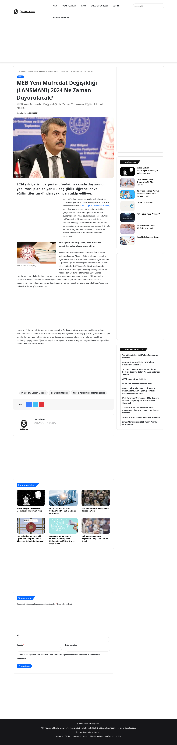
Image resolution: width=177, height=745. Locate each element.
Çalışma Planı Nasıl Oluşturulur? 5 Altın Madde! (145, 182)
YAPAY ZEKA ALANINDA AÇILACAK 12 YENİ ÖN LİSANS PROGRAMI (62, 510)
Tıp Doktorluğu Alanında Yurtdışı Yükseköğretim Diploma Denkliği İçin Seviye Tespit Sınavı (62, 540)
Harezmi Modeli (60, 392)
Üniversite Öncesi (99, 6)
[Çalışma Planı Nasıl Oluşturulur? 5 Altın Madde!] (127, 183)
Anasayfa (22, 71)
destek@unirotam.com (92, 732)
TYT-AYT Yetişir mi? (146, 202)
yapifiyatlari (109, 736)
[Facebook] (29, 404)
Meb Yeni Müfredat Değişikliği (89, 392)
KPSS (83, 6)
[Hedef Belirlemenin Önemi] (127, 240)
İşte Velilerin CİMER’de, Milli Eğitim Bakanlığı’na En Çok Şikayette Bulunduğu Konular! (30, 538)
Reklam (85, 736)
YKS (55, 6)
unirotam (39, 419)
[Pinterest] (41, 404)
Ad (18, 635)
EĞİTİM (116, 6)
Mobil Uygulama (96, 736)
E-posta (20, 645)
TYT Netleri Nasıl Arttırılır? (148, 214)
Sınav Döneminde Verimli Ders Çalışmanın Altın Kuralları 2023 (148, 193)
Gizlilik (67, 736)
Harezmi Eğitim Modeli (34, 392)
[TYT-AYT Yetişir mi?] (127, 206)
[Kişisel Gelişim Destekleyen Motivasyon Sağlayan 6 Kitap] (31, 498)
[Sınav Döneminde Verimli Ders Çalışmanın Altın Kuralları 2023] (127, 194)
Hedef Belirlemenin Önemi (148, 237)
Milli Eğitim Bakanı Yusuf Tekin (95, 205)
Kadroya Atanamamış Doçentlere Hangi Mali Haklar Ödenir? (95, 538)
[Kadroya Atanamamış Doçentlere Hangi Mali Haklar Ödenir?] (96, 526)
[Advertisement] (88, 41)
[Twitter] (35, 404)
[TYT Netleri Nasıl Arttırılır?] (127, 217)
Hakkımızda (76, 736)
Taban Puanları (69, 6)
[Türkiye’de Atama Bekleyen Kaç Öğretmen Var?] (96, 498)
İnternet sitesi (71, 645)
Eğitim (30, 71)
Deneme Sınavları (61, 17)
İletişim (118, 736)
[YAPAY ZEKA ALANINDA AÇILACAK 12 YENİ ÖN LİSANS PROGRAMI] (63, 498)
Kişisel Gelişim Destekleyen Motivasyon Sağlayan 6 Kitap (30, 509)
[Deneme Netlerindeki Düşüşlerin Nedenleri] (127, 229)
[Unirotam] (32, 12)
